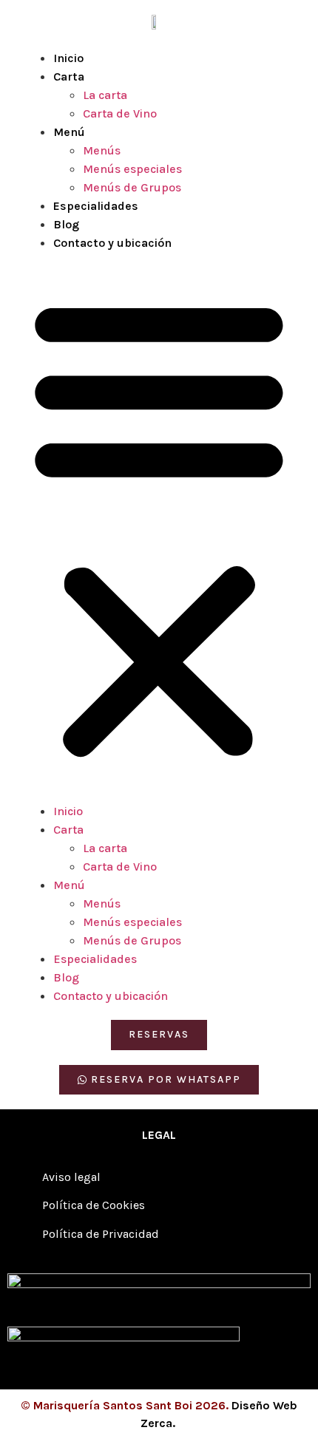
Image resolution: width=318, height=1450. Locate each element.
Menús (102, 150)
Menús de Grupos (132, 187)
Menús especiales (132, 169)
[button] (159, 527)
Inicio (68, 58)
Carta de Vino (120, 113)
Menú (69, 132)
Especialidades (95, 206)
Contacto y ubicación (112, 243)
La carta (105, 95)
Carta (68, 76)
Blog (66, 224)
